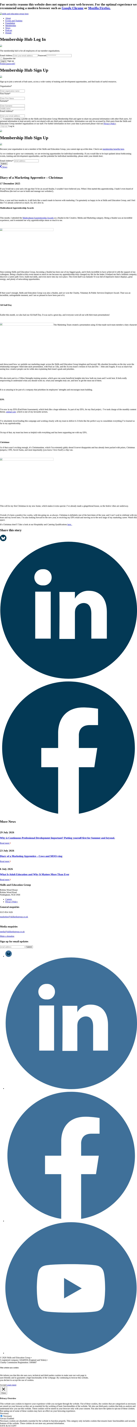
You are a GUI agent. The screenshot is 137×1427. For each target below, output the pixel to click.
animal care (11, 412)
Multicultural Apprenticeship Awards (38, 218)
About (8, 18)
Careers (8, 899)
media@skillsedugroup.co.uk (12, 932)
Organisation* (6, 86)
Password (42, 55)
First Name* (5, 93)
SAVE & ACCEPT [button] (8, 1426)
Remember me (9, 58)
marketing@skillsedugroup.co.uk (14, 917)
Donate (8, 33)
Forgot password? (7, 63)
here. (69, 524)
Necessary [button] (4, 1413)
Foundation (10, 23)
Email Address (6, 55)
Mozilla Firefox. (99, 8)
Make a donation (7, 936)
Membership (10, 25)
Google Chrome (72, 8)
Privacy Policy (110, 123)
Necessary (7, 1416)
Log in (3, 61)
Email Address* (6, 111)
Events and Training (13, 21)
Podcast (8, 30)
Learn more (11, 1385)
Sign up (4, 126)
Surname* (4, 101)
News (7, 28)
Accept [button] (3, 1385)
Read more (5, 843)
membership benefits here (113, 149)
